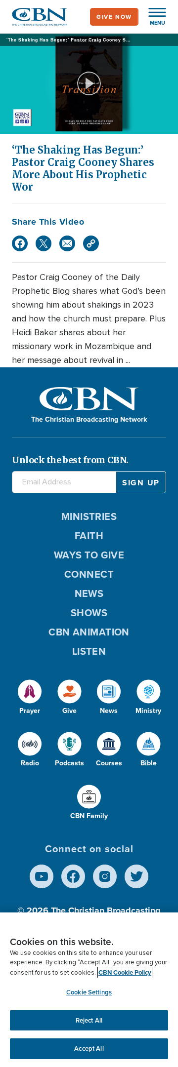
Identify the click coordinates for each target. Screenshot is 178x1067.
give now (114, 16)
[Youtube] (41, 876)
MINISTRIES (89, 516)
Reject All (89, 1020)
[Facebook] (20, 243)
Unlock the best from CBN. (70, 460)
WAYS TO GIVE (89, 555)
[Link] (91, 243)
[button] (152, 17)
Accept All (88, 1048)
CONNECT (89, 574)
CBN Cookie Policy (124, 972)
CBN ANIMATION (89, 632)
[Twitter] (43, 243)
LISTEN (89, 651)
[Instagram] (105, 876)
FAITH (89, 535)
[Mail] (67, 243)
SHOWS (89, 612)
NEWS (89, 593)
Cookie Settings (89, 992)
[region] (89, 989)
